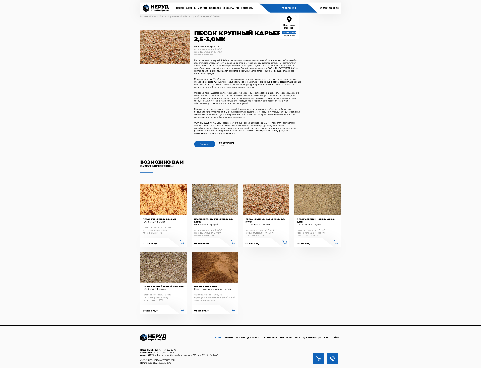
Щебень (191, 8)
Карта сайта (331, 337)
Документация (312, 337)
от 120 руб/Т (150, 243)
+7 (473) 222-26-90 (329, 8)
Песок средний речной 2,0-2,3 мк (163, 286)
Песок (180, 8)
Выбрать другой (289, 36)
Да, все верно (289, 32)
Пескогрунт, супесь (206, 286)
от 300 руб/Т (201, 243)
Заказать (204, 144)
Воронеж (290, 8)
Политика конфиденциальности (155, 362)
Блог (297, 337)
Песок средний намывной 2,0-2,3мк (316, 220)
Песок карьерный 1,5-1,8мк (159, 219)
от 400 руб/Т (253, 243)
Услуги (202, 8)
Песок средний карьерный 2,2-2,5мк (213, 220)
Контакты (247, 8)
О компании (231, 8)
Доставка (215, 8)
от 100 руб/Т (201, 311)
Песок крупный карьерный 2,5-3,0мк (265, 220)
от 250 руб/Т (304, 243)
